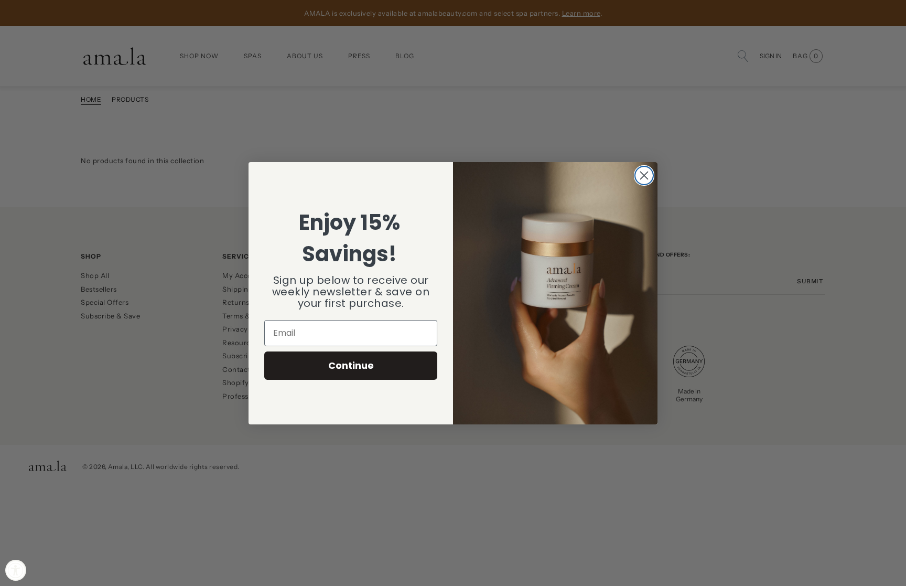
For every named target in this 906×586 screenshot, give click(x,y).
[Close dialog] (644, 175)
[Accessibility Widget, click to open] (15, 570)
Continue (351, 365)
